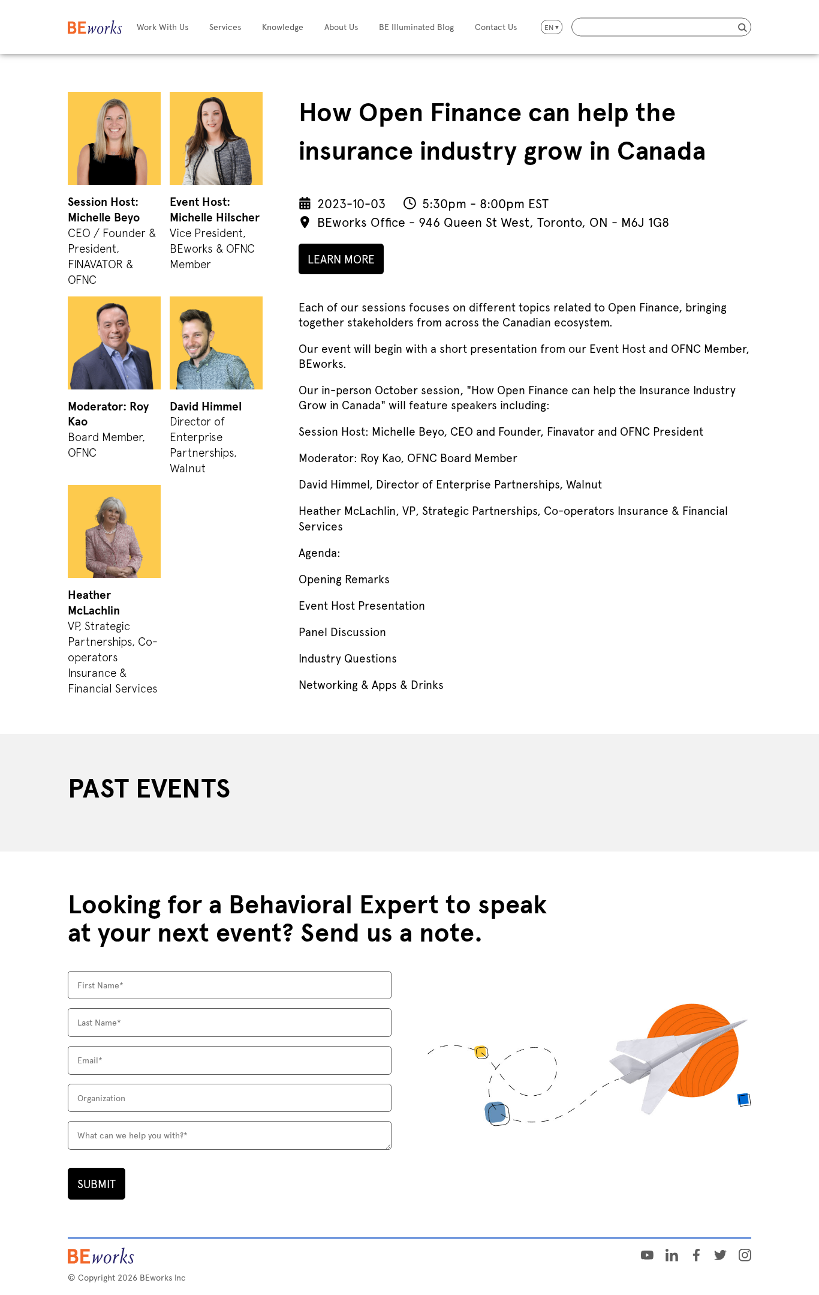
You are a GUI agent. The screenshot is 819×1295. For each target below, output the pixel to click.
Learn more (341, 258)
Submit (96, 1183)
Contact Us (496, 26)
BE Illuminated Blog (416, 26)
